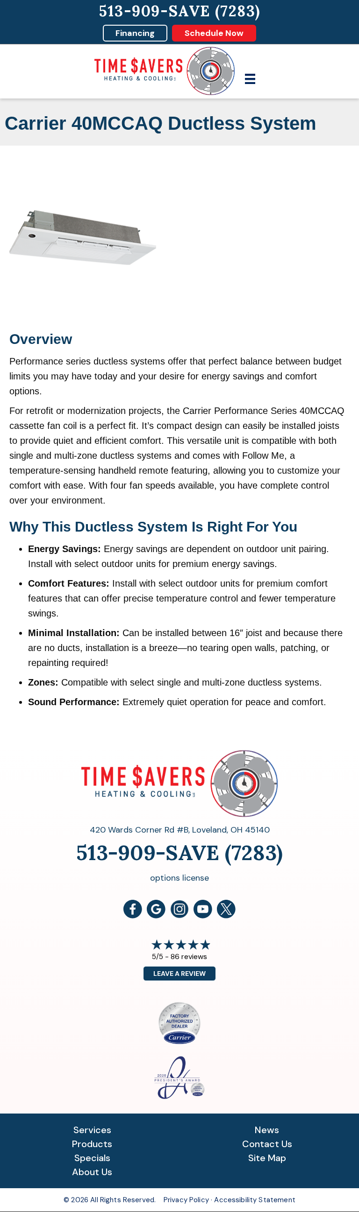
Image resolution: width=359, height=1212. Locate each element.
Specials (92, 1158)
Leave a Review (179, 973)
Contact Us (267, 1144)
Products (92, 1144)
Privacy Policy (186, 1200)
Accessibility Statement (254, 1200)
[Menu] (250, 79)
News (267, 1130)
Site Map (267, 1158)
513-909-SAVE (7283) (179, 11)
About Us (92, 1172)
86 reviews (189, 956)
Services (92, 1130)
